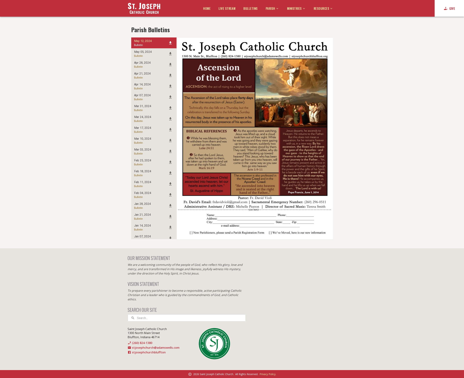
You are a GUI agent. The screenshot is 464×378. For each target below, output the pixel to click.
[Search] (133, 318)
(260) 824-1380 (142, 343)
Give (452, 8)
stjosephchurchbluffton (149, 352)
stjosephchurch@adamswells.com (155, 348)
